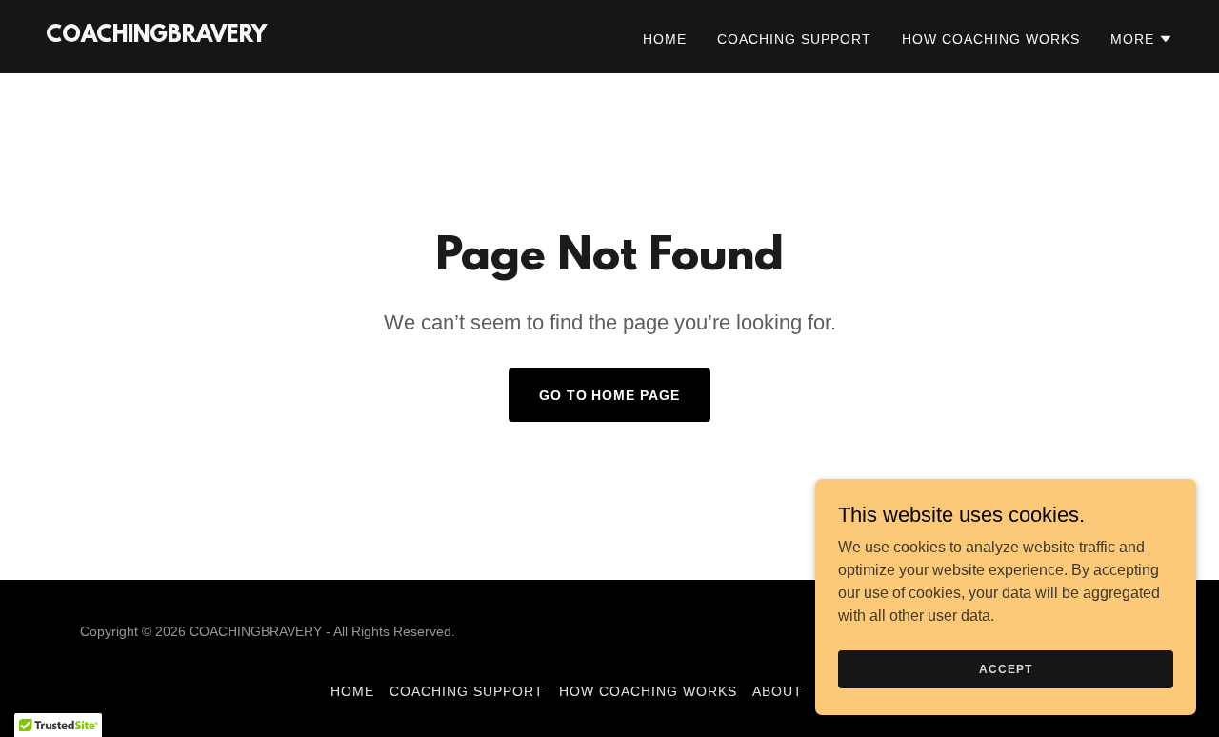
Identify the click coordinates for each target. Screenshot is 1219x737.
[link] (156, 37)
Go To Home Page (610, 395)
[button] (1141, 39)
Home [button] (352, 691)
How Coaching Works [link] (991, 39)
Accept (1005, 668)
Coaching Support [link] (794, 39)
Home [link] (665, 39)
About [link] (777, 691)
